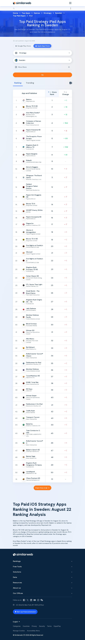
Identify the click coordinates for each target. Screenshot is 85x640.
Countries (26, 626)
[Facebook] (24, 600)
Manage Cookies (19, 631)
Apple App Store (43, 46)
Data (15, 577)
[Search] (42, 8)
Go (42, 75)
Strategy (48, 13)
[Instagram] (38, 600)
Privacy (34, 626)
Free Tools (17, 566)
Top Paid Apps (19, 16)
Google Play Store (24, 46)
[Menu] (70, 3)
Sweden (58, 13)
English (15, 622)
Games (37, 13)
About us (17, 588)
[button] (42, 53)
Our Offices (18, 593)
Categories (17, 626)
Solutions (17, 572)
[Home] (22, 3)
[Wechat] (41, 600)
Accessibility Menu (33, 631)
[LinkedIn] (31, 600)
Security (42, 626)
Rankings (17, 561)
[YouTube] (34, 600)
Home (15, 13)
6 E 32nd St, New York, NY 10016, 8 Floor (30, 605)
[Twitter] (27, 600)
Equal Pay (57, 626)
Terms (49, 626)
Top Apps (26, 13)
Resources (17, 582)
